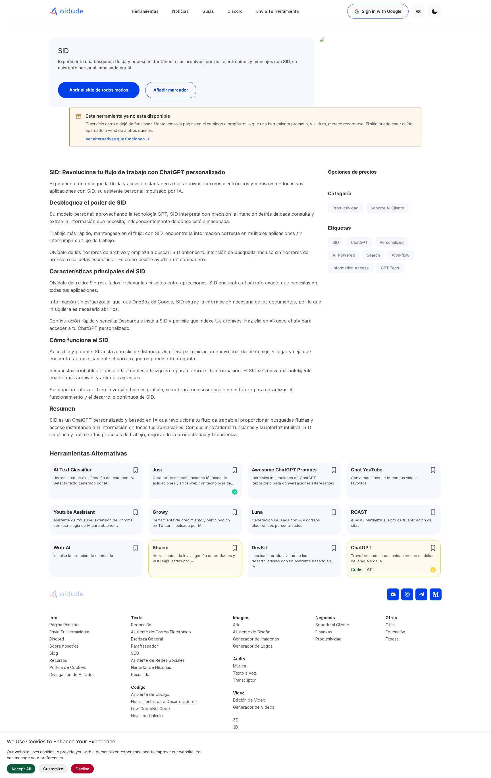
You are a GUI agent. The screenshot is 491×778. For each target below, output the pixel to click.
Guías (208, 11)
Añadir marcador (170, 90)
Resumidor (141, 674)
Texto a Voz (244, 673)
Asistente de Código (150, 694)
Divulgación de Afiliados (72, 674)
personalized (392, 242)
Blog (53, 653)
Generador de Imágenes (256, 638)
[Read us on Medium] (436, 594)
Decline (82, 768)
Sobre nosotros (64, 646)
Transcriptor (244, 680)
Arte (237, 624)
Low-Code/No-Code (150, 708)
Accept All (21, 768)
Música (239, 665)
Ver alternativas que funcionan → (117, 138)
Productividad (345, 207)
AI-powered (343, 255)
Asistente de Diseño (252, 631)
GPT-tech (390, 267)
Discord (235, 11)
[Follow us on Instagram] (407, 594)
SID (335, 242)
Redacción (141, 624)
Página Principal (64, 624)
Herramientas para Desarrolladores (164, 701)
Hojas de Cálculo (147, 715)
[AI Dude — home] (66, 11)
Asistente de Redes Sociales (158, 660)
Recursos (58, 660)
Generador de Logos (252, 646)
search (373, 255)
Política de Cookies (67, 667)
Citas (390, 624)
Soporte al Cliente (387, 207)
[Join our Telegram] (421, 594)
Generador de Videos (253, 707)
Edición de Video (249, 700)
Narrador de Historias (151, 667)
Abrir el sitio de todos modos (98, 90)
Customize (53, 768)
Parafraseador (144, 646)
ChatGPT (359, 242)
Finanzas (323, 631)
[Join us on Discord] (393, 594)
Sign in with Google (381, 11)
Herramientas (145, 11)
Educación (395, 631)
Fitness (392, 638)
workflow (400, 255)
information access (350, 267)
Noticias (180, 11)
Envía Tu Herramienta (277, 11)
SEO (135, 653)
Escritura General (147, 638)
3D (235, 727)
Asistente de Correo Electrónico (161, 631)
